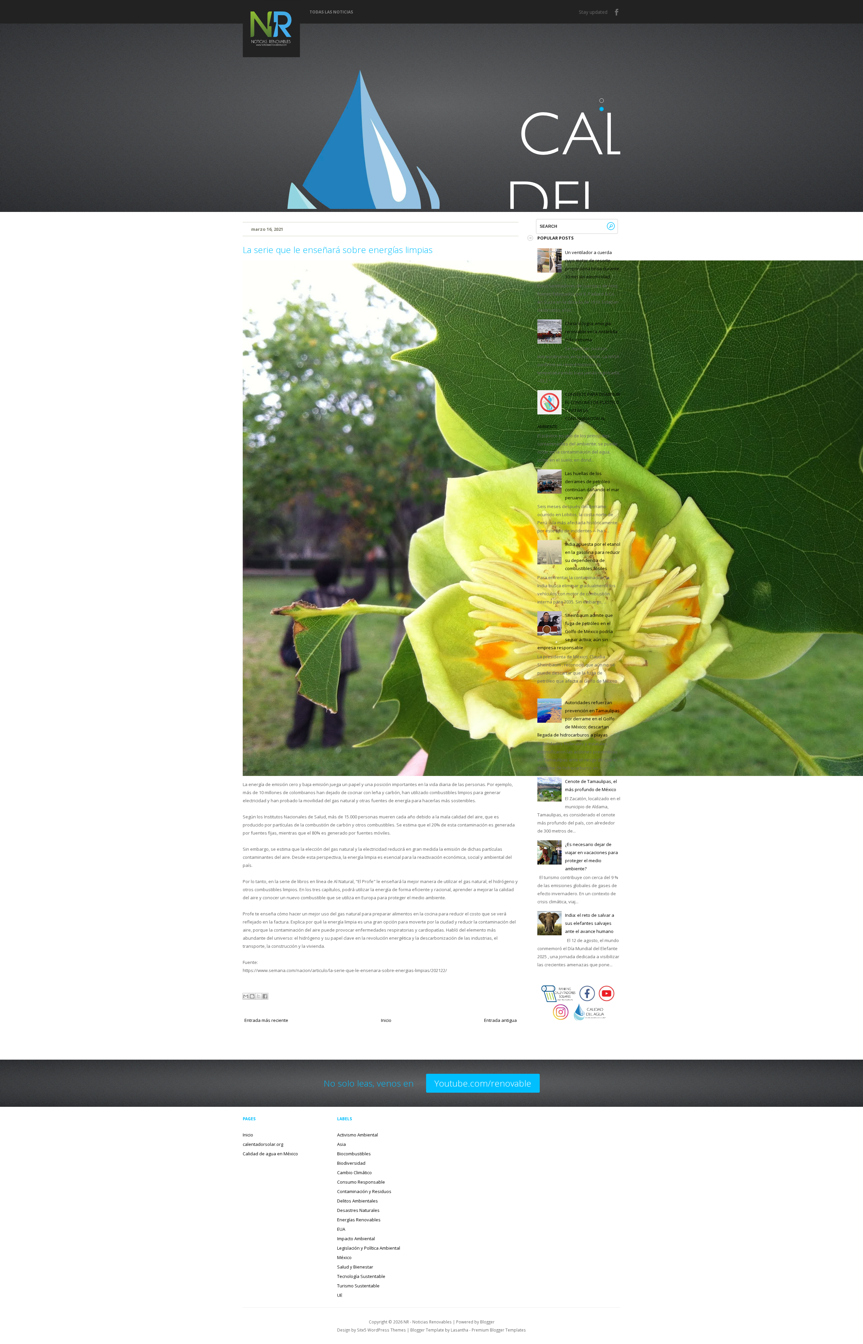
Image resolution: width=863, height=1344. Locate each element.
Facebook (617, 12)
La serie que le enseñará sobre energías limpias (338, 250)
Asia (341, 1144)
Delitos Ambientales (357, 1201)
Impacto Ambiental (356, 1239)
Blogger (487, 1321)
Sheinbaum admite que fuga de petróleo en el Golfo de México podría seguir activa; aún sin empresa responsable (575, 631)
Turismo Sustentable (358, 1286)
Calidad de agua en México (270, 1154)
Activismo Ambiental (357, 1135)
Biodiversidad (351, 1163)
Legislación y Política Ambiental (368, 1248)
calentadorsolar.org (263, 1144)
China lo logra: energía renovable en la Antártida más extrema (591, 331)
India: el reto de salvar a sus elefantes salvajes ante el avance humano (589, 923)
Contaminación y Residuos (364, 1191)
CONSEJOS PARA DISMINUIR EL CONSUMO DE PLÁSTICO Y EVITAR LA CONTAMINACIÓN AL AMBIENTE (578, 410)
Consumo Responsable (361, 1182)
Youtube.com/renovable (483, 1083)
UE (340, 1295)
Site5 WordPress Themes (381, 1330)
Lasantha (459, 1330)
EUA (341, 1229)
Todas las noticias (331, 12)
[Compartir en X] (258, 996)
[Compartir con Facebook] (265, 996)
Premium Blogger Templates (499, 1330)
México (344, 1257)
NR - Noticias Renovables (428, 1321)
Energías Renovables (359, 1220)
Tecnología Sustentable (361, 1276)
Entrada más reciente (266, 1020)
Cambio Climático (354, 1172)
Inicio (386, 1020)
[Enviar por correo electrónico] (245, 996)
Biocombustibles (354, 1154)
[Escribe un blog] (252, 996)
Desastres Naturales (358, 1210)
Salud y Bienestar (355, 1267)
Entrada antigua (500, 1020)
